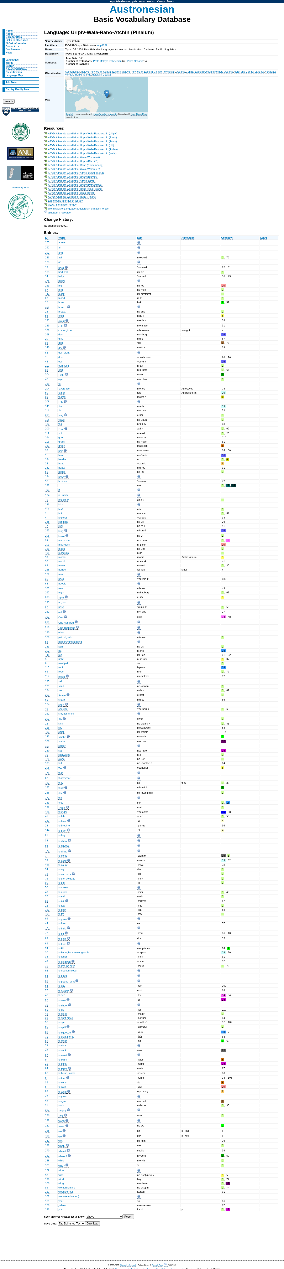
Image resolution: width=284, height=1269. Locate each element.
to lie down (64, 961)
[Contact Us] (166, 1265)
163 (47, 588)
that (60, 773)
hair (60, 451)
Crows (161, 1)
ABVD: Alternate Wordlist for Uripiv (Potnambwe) (75, 185)
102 (47, 650)
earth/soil (63, 365)
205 (47, 597)
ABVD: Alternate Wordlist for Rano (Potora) (72, 196)
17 (46, 526)
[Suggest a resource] (59, 212)
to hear (62, 923)
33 (46, 956)
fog (60, 424)
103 (47, 544)
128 (47, 727)
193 (47, 490)
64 (46, 985)
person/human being (70, 641)
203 (47, 694)
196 (47, 865)
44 (46, 923)
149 (47, 655)
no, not (62, 602)
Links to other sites (17, 40)
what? (61, 1146)
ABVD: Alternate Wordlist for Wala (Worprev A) (74, 157)
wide (61, 1170)
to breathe (64, 825)
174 (47, 495)
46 (46, 995)
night (61, 592)
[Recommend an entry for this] (139, 243)
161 (47, 713)
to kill (61, 948)
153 (47, 285)
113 (47, 306)
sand (61, 686)
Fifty (60, 402)
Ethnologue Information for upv (65, 200)
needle (62, 583)
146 (47, 257)
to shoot (62, 1005)
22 (46, 905)
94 (46, 1068)
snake (61, 741)
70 (46, 1005)
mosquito (63, 553)
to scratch (63, 991)
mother (62, 557)
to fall (61, 901)
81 (46, 699)
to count (62, 865)
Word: (61, 237)
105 (47, 763)
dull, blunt (63, 352)
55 (46, 1187)
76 (46, 966)
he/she (62, 459)
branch (62, 307)
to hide (62, 928)
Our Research (14, 49)
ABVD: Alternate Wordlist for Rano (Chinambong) (75, 165)
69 (46, 943)
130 (47, 750)
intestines (63, 500)
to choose (63, 845)
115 (47, 667)
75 (46, 878)
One (60, 617)
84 (46, 975)
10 (46, 338)
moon (61, 548)
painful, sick (65, 637)
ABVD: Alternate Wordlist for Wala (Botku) (71, 192)
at (59, 262)
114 (47, 509)
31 (46, 1105)
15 (46, 302)
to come (62, 855)
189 (47, 1165)
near (61, 574)
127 (47, 1191)
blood (61, 298)
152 (47, 732)
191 (47, 247)
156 (47, 792)
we (60, 1131)
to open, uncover (67, 970)
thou (60, 802)
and (60, 252)
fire (60, 406)
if (59, 490)
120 (47, 759)
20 (46, 952)
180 (47, 383)
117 (47, 433)
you (60, 1209)
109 (47, 553)
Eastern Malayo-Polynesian (159, 71)
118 (47, 441)
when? (62, 1151)
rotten (61, 676)
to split (62, 1027)
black (61, 294)
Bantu (170, 1)
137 (47, 820)
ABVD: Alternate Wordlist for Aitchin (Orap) (71, 181)
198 (47, 1115)
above (61, 242)
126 (47, 504)
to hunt (62, 944)
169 (47, 1201)
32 (46, 1101)
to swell (62, 1055)
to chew (62, 841)
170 (47, 1150)
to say (61, 985)
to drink (62, 892)
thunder (62, 812)
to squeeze (64, 1032)
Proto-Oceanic (135, 61)
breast (61, 311)
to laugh (63, 956)
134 (47, 812)
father (61, 392)
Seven (62, 695)
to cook (62, 861)
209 (47, 622)
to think (62, 1063)
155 (47, 530)
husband (63, 481)
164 (47, 437)
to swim (62, 1059)
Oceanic (180, 71)
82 (46, 352)
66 (46, 1073)
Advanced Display (16, 69)
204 (47, 374)
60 (46, 392)
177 (47, 797)
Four (61, 429)
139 (47, 325)
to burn (62, 830)
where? (62, 1156)
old (60, 612)
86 (46, 918)
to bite (61, 816)
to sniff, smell (65, 1018)
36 (46, 1022)
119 (47, 365)
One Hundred (66, 622)
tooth (61, 1105)
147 (47, 294)
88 (46, 1032)
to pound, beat (66, 981)
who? (61, 1165)
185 (47, 1130)
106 (47, 741)
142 (47, 467)
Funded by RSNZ (20, 187)
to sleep (62, 1013)
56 (46, 315)
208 (47, 401)
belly (61, 276)
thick (61, 788)
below (61, 280)
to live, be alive (66, 966)
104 (47, 388)
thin (60, 793)
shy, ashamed (66, 713)
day (60, 334)
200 (47, 428)
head (61, 463)
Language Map (14, 75)
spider (61, 745)
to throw (62, 1069)
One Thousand (66, 627)
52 (46, 1041)
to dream (63, 887)
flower (61, 419)
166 (47, 330)
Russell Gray (157, 1265)
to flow (62, 909)
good (61, 437)
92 (46, 970)
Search (10, 66)
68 (46, 583)
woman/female (66, 1187)
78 (46, 873)
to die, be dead (66, 878)
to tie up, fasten (66, 1073)
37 (46, 896)
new (60, 588)
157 (47, 787)
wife (60, 1175)
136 (47, 1179)
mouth (61, 561)
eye (60, 379)
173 (47, 262)
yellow (62, 1205)
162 (47, 611)
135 (47, 521)
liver (60, 526)
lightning (63, 521)
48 (46, 1013)
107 (47, 1196)
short (61, 704)
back (61, 268)
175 (47, 242)
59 (46, 557)
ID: (46, 237)
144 (47, 830)
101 (47, 914)
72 (46, 933)
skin (60, 723)
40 (46, 892)
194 (47, 476)
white (61, 1160)
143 (47, 406)
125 (47, 681)
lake (60, 504)
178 (47, 773)
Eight (61, 375)
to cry (61, 869)
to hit (61, 933)
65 (46, 671)
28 (46, 825)
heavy (61, 467)
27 (46, 607)
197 (47, 616)
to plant (62, 975)
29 (46, 1018)
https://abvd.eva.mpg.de (123, 1)
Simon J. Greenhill (128, 1265)
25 (46, 579)
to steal (62, 1045)
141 (47, 1140)
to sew (62, 1000)
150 (47, 1205)
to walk (62, 1086)
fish (60, 410)
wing (61, 1183)
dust (60, 357)
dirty (60, 338)
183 (47, 802)
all (59, 247)
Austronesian (147, 1)
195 (47, 602)
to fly (61, 914)
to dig (61, 882)
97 (46, 289)
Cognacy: (227, 237)
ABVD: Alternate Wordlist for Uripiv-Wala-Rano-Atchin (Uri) (81, 145)
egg (60, 369)
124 (47, 690)
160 (47, 637)
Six (60, 719)
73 (46, 1045)
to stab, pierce (66, 1036)
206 (47, 767)
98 (46, 369)
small (61, 732)
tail (60, 763)
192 (47, 252)
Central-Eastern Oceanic (200, 71)
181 (47, 1155)
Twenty (62, 1110)
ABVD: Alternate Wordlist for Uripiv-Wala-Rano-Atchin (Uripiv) (82, 133)
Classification (14, 72)
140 (47, 347)
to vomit (62, 1082)
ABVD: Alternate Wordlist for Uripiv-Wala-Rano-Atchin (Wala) (82, 153)
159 (47, 1170)
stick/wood (64, 754)
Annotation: (188, 237)
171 (47, 928)
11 (46, 357)
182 (47, 485)
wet (60, 1140)
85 (46, 845)
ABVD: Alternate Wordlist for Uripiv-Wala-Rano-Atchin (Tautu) (82, 141)
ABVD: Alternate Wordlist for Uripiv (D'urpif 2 (73, 177)
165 (47, 272)
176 (47, 280)
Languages (12, 59)
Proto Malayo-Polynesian (107, 61)
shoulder (63, 709)
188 (47, 1145)
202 (47, 718)
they (60, 782)
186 (47, 1209)
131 (47, 320)
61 (46, 471)
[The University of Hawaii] (21, 133)
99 (46, 397)
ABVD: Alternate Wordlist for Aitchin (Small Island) (76, 173)
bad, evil (63, 272)
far (59, 383)
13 (46, 267)
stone (61, 759)
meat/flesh (64, 544)
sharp (61, 699)
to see (61, 995)
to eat (61, 896)
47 (46, 1096)
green (61, 445)
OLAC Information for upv (62, 204)
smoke (62, 737)
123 (47, 909)
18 (46, 311)
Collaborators (14, 37)
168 (47, 334)
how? (61, 477)
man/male (64, 540)
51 (46, 1009)
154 (47, 704)
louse (61, 536)
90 (46, 882)
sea (60, 690)
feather (62, 397)
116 (47, 419)
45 (46, 379)
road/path (63, 663)
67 (46, 999)
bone (61, 302)
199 (47, 807)
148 (47, 1160)
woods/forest (65, 1191)
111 (47, 410)
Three (61, 807)
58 (46, 1175)
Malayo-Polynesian (91, 71)
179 (47, 574)
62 (46, 778)
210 (47, 627)
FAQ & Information (16, 43)
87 (46, 1054)
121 (47, 686)
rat (59, 650)
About (9, 33)
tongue (62, 1101)
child (61, 315)
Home (9, 30)
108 (47, 535)
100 (47, 1183)
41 (46, 816)
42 (46, 1050)
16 (46, 500)
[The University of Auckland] (21, 113)
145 (47, 736)
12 (46, 723)
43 (46, 361)
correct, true (65, 330)
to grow (62, 919)
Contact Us (12, 46)
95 (46, 900)
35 (46, 1082)
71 (46, 1036)
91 (46, 835)
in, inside (63, 495)
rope (61, 671)
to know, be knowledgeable (73, 952)
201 (47, 415)
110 (47, 745)
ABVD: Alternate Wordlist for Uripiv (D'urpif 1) (73, 161)
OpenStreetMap (139, 113)
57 (46, 481)
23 (46, 298)
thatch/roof (64, 778)
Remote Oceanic (223, 71)
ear (60, 361)
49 (46, 961)
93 (46, 981)
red (60, 655)
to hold (62, 939)
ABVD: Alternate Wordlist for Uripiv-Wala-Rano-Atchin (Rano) (82, 137)
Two (60, 1115)
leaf (60, 509)
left (60, 513)
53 (46, 641)
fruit (60, 433)
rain (60, 646)
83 (46, 1091)
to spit (61, 1022)
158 (47, 569)
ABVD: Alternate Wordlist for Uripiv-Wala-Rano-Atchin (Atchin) (83, 149)
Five (60, 415)
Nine (61, 597)
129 (47, 548)
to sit (61, 1009)
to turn (61, 1078)
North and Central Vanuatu (249, 71)
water (61, 1126)
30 (46, 561)
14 (46, 276)
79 (46, 754)
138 (47, 1120)
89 (46, 938)
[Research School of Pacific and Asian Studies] (21, 154)
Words (9, 62)
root (60, 667)
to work (62, 1091)
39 (46, 860)
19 (46, 709)
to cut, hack (64, 874)
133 (47, 646)
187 (47, 782)
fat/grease (64, 388)
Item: (140, 237)
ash (60, 257)
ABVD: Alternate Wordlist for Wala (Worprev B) (74, 169)
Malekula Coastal (101, 74)
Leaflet (69, 113)
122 (47, 1125)
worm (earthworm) (68, 1196)
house (61, 471)
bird (60, 289)
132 (47, 424)
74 (46, 948)
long (60, 531)
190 (47, 632)
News (9, 52)
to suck (62, 1050)
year (60, 1201)
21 (46, 1063)
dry (60, 348)
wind (61, 1179)
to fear (61, 905)
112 (47, 676)
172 (47, 851)
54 (46, 540)
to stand (62, 1041)
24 (46, 463)
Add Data (11, 82)
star (60, 750)
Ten (60, 768)
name (61, 565)
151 (47, 445)
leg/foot (62, 517)
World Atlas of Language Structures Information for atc (78, 208)
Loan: (263, 237)
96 (46, 342)
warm (61, 1121)
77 (46, 990)
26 (46, 450)
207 (47, 1110)
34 (46, 869)
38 (46, 840)
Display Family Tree (17, 89)
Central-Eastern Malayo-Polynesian (123, 71)
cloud (61, 321)
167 (47, 592)
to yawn (62, 1096)
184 (47, 459)
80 (46, 1026)
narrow (62, 569)
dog (60, 342)
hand (61, 455)
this (60, 797)
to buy (61, 835)
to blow (62, 821)
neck (61, 579)
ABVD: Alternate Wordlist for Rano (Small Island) (75, 188)
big (60, 285)
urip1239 (102, 45)
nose (61, 607)
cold (60, 326)
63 (46, 565)
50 (46, 887)
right (60, 659)
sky (60, 727)
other (61, 632)
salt (60, 681)
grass (61, 441)
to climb (62, 851)
